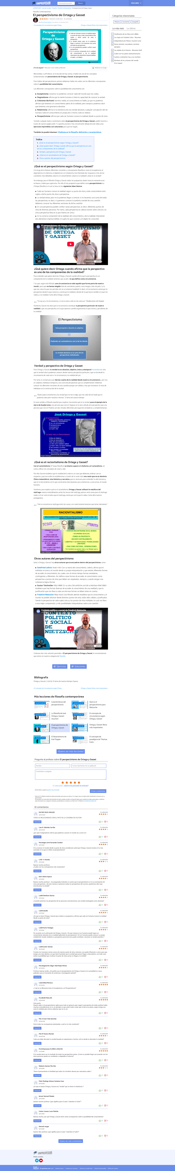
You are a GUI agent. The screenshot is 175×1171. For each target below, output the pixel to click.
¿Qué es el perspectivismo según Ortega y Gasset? (59, 142)
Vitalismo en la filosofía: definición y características (79, 132)
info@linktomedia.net (90, 801)
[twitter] (37, 1160)
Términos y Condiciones (86, 1168)
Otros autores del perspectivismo (52, 158)
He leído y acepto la (48, 790)
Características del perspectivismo (58, 703)
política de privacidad (53, 790)
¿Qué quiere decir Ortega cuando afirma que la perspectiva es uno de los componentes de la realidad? (64, 147)
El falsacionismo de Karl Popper (58, 738)
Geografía (135, 21)
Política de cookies (113, 1168)
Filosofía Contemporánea (64, 8)
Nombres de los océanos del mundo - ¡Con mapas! (126, 62)
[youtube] (41, 1160)
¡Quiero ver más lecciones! (71, 751)
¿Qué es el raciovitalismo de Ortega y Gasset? (57, 155)
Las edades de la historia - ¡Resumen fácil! (128, 50)
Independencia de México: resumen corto (127, 41)
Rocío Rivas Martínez (46, 22)
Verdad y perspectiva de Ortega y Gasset (55, 152)
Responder (37, 822)
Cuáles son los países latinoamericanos (127, 53)
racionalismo (96, 369)
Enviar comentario (98, 791)
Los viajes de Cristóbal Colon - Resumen (127, 37)
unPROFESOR (37, 8)
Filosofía (54, 8)
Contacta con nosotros (72, 1168)
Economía (126, 21)
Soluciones (80, 667)
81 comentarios (68, 19)
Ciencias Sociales (46, 8)
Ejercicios (61, 667)
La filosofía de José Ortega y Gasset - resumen (58, 716)
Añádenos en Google (100, 68)
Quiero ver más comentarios (71, 1141)
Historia (117, 21)
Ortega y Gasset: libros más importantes (98, 726)
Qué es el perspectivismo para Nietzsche (97, 705)
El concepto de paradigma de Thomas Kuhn (98, 739)
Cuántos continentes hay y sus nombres (127, 57)
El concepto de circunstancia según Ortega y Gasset (97, 716)
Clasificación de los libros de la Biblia (126, 34)
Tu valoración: (57, 786)
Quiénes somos (59, 1168)
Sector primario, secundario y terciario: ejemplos (126, 45)
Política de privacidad (100, 1168)
